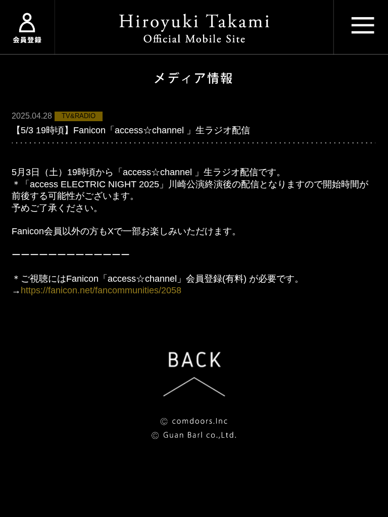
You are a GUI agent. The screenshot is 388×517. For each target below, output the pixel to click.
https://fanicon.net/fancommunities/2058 (101, 290)
